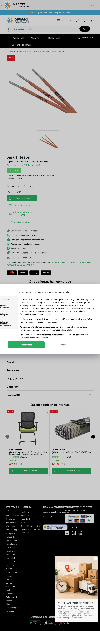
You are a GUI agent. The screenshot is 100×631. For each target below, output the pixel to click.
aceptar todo (26, 345)
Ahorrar (64, 345)
